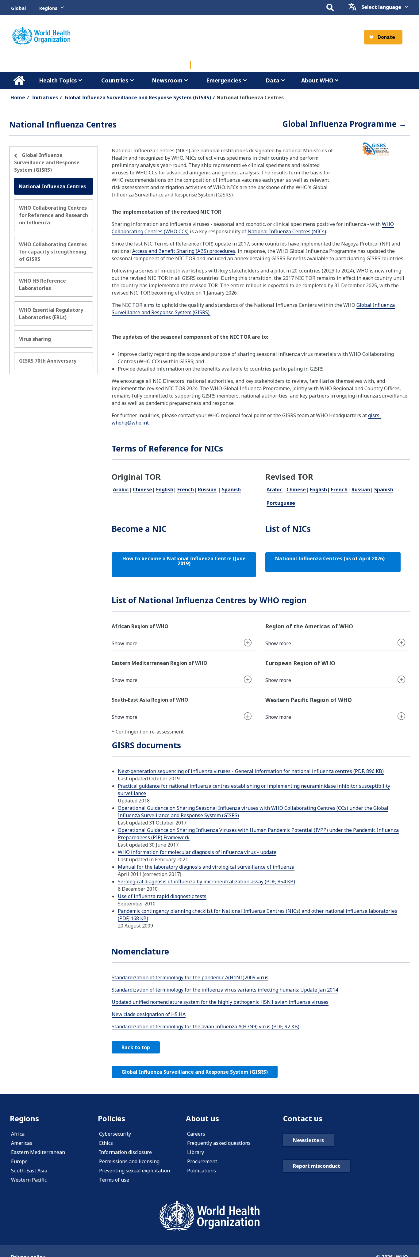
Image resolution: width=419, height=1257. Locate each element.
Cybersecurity (115, 1133)
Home (19, 80)
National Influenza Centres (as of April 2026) (333, 558)
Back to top (135, 1047)
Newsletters (308, 1140)
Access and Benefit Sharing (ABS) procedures (183, 251)
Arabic (121, 489)
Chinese (142, 489)
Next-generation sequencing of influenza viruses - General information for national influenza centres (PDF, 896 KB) (251, 771)
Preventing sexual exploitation (134, 1170)
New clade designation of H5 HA (149, 1014)
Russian (207, 489)
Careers (196, 1133)
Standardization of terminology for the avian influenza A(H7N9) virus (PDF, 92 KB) (205, 1026)
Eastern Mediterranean (38, 1152)
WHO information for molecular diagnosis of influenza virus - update (197, 852)
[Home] (41, 36)
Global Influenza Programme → (344, 123)
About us (202, 1118)
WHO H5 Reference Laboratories (42, 284)
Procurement (202, 1161)
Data (272, 80)
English (164, 489)
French (185, 489)
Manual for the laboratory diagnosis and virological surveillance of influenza (206, 866)
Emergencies (223, 80)
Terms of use (114, 1179)
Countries (115, 80)
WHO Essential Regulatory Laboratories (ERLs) (51, 314)
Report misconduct (316, 1166)
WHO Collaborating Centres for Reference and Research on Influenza (53, 215)
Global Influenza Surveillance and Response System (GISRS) (138, 97)
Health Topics (58, 80)
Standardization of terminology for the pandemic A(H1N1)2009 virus (190, 977)
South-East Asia (29, 1170)
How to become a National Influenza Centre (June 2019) (184, 561)
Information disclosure (125, 1152)
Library (195, 1152)
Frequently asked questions (219, 1143)
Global (18, 8)
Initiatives (45, 97)
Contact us (302, 1118)
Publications (201, 1170)
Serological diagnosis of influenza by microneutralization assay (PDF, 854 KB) (206, 881)
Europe (19, 1161)
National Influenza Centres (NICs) (287, 231)
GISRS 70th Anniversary (47, 360)
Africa (18, 1133)
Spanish (231, 489)
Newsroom (167, 80)
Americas (21, 1143)
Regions (48, 8)
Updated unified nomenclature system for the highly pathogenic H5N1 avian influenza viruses (220, 1002)
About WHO (317, 80)
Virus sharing (35, 339)
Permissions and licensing (129, 1161)
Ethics (106, 1143)
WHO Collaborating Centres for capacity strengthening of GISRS (53, 251)
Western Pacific (29, 1179)
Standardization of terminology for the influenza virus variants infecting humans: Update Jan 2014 (225, 989)
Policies (111, 1118)
